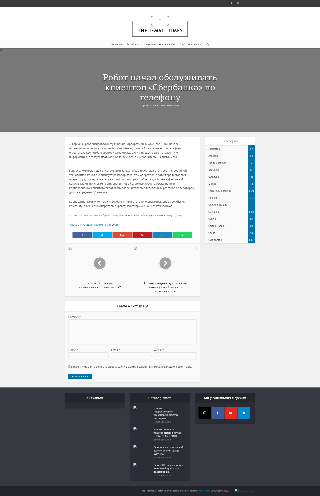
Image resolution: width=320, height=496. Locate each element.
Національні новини (158, 44)
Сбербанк (113, 224)
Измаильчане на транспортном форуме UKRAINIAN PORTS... (167, 433)
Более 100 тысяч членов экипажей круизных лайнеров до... (168, 468)
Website (159, 350)
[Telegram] (244, 413)
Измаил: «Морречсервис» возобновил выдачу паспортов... (166, 413)
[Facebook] (218, 413)
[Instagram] (204, 413)
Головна (116, 44)
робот (99, 224)
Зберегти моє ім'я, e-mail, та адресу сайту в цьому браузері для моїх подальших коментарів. (131, 366)
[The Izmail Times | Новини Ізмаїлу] (160, 30)
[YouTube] (230, 413)
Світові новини (190, 44)
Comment (74, 317)
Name (73, 350)
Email (115, 350)
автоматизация (81, 224)
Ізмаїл (131, 44)
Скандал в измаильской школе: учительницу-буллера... (169, 450)
